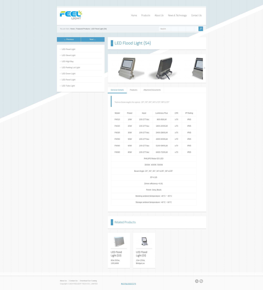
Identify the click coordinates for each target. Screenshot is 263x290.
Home (134, 15)
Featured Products (83, 29)
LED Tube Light (68, 86)
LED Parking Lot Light (71, 68)
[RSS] (197, 281)
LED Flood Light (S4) (99, 29)
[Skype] (201, 281)
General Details (117, 90)
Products (145, 15)
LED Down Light (68, 74)
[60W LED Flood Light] (200, 79)
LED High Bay (68, 61)
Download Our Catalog (88, 281)
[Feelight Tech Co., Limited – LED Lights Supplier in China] (71, 19)
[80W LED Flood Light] (127, 79)
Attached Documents (152, 90)
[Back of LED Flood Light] (164, 79)
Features (133, 90)
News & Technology (177, 15)
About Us (159, 15)
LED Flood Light (68, 49)
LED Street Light (68, 55)
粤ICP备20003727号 (128, 284)
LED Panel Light (68, 80)
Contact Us (196, 15)
